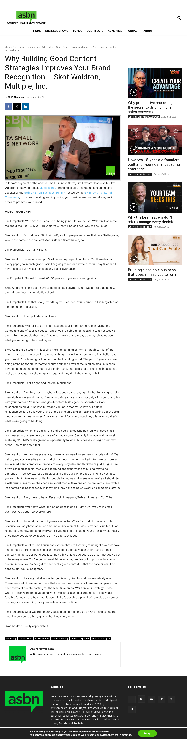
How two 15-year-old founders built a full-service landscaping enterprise (154, 164)
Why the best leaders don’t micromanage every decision (152, 219)
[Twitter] (17, 106)
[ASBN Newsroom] (17, 654)
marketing (11, 638)
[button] (179, 18)
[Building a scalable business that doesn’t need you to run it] (155, 250)
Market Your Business (16, 47)
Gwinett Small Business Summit (44, 192)
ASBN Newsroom (16, 97)
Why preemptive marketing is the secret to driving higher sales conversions (152, 107)
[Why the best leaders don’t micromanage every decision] (155, 197)
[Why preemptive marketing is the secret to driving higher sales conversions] (155, 83)
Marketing (35, 47)
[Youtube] (132, 709)
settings (126, 735)
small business (42, 638)
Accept (147, 733)
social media (25, 638)
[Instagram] (141, 699)
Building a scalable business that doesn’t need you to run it (153, 272)
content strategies (101, 638)
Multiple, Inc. (47, 188)
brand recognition (80, 638)
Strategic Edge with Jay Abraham (144, 116)
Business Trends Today (140, 174)
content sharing (60, 638)
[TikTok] (161, 699)
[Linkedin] (25, 106)
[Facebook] (8, 106)
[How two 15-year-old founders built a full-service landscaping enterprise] (155, 140)
